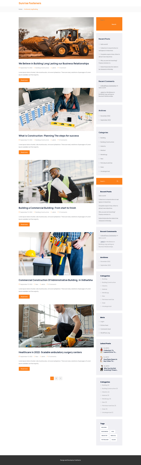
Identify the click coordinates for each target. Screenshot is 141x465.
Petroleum (105, 439)
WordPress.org (105, 333)
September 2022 (106, 120)
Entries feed (104, 325)
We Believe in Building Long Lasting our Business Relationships (107, 94)
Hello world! (104, 44)
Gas (112, 431)
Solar (102, 167)
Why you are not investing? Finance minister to (111, 370)
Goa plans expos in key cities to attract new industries (110, 362)
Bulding (104, 427)
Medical (103, 150)
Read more (24, 80)
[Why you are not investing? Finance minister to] (101, 368)
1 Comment (62, 68)
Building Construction (42, 68)
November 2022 (105, 116)
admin (54, 68)
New (36, 284)
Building (103, 138)
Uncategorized (105, 171)
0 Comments (63, 140)
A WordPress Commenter (108, 86)
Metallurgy (104, 154)
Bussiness (105, 431)
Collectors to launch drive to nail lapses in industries (109, 353)
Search (102, 20)
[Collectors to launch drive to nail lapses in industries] (101, 350)
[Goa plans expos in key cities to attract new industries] (101, 359)
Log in (102, 321)
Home (20, 9)
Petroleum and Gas (106, 163)
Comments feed (106, 329)
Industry (103, 146)
